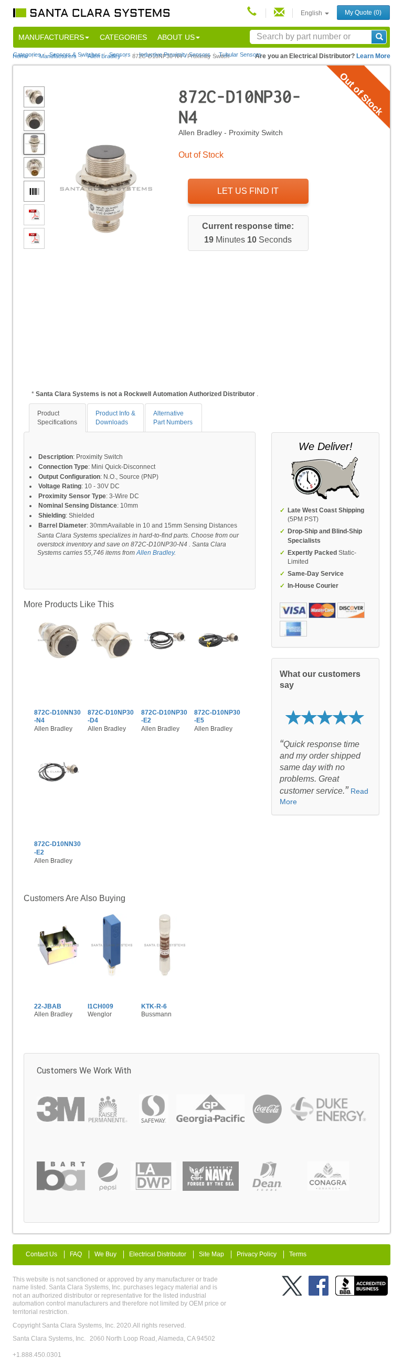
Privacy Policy (257, 1254)
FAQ (76, 1254)
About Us (176, 37)
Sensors (120, 54)
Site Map (211, 1254)
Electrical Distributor (157, 1254)
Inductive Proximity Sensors (174, 54)
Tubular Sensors (240, 54)
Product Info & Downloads (115, 418)
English (312, 13)
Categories (123, 37)
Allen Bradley (155, 552)
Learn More (373, 56)
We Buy (105, 1254)
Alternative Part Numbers (173, 418)
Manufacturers (51, 37)
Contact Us (41, 1254)
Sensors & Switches (75, 54)
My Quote (363, 12)
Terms (297, 1254)
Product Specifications (57, 418)
